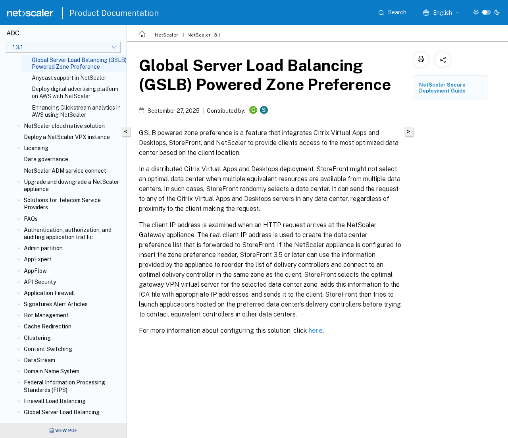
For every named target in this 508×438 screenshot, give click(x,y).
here (315, 330)
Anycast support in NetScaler (69, 78)
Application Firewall (49, 293)
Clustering (37, 338)
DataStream (39, 360)
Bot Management (46, 315)
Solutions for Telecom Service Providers (62, 203)
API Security (40, 282)
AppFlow (35, 271)
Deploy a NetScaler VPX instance (67, 137)
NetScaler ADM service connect (65, 171)
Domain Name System (51, 371)
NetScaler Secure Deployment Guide (442, 88)
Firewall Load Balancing (55, 401)
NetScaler (166, 35)
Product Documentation (114, 13)
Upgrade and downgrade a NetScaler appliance (71, 185)
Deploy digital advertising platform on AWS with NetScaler (75, 92)
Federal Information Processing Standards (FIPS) (64, 386)
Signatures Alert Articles (56, 304)
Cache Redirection (47, 326)
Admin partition (43, 248)
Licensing (36, 148)
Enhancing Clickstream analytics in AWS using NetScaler (76, 111)
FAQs (31, 219)
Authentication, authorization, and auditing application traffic (68, 233)
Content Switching (48, 349)
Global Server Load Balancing (62, 412)
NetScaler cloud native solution (64, 126)
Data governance (46, 159)
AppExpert (38, 259)
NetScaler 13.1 (203, 35)
